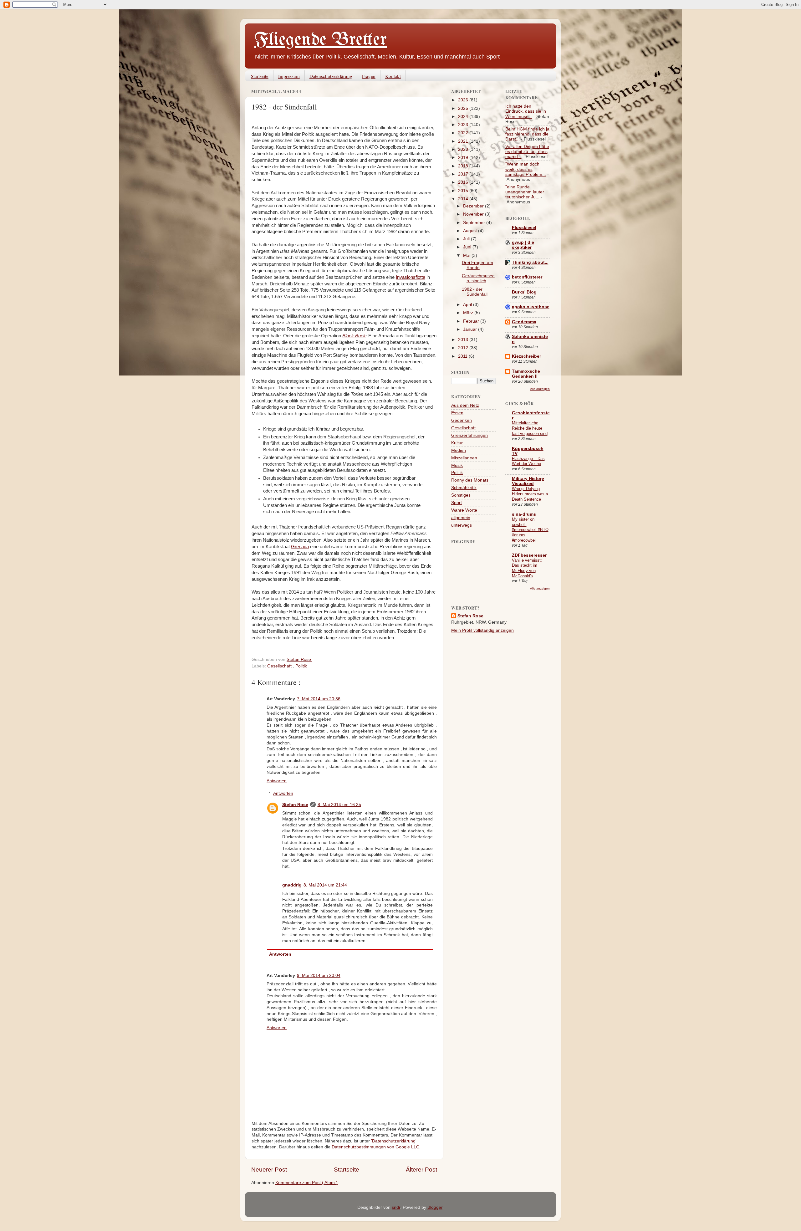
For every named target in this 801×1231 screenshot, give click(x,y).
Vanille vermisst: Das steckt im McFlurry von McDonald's (527, 568)
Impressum (289, 76)
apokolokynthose (530, 306)
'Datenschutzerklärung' (393, 1141)
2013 (463, 339)
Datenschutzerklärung (330, 76)
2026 (463, 100)
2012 (463, 347)
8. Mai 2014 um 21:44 (325, 885)
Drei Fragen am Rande (477, 265)
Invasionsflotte (410, 277)
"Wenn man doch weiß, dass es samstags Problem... (525, 169)
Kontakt (393, 76)
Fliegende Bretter (320, 40)
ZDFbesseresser (529, 555)
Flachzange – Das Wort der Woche (528, 461)
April (468, 304)
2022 (463, 132)
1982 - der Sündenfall (474, 292)
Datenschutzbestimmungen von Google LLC (375, 1147)
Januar (470, 329)
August (470, 230)
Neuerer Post (269, 1169)
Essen (457, 413)
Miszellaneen (464, 458)
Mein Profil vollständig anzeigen (482, 630)
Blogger (434, 1207)
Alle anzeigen (540, 389)
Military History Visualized (528, 481)
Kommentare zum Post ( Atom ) (306, 1182)
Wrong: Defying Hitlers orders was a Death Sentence (530, 493)
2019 (463, 157)
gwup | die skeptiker (523, 245)
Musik (457, 465)
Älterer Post (421, 1169)
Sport (456, 502)
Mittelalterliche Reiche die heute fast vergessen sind (530, 428)
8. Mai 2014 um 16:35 (339, 804)
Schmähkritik (464, 487)
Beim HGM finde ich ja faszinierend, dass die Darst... (527, 134)
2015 (463, 190)
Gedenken (461, 420)
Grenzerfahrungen (469, 435)
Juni (467, 247)
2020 (463, 149)
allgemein (460, 517)
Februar (471, 321)
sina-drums (524, 514)
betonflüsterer (527, 277)
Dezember (474, 206)
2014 (463, 199)
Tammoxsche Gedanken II (526, 374)
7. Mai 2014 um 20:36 (318, 699)
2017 (463, 174)
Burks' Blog (524, 292)
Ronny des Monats (469, 480)
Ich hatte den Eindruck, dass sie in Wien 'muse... (525, 111)
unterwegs (461, 525)
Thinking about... (530, 262)
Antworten (277, 781)
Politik (301, 666)
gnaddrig (292, 885)
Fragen (368, 76)
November (474, 214)
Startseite (259, 76)
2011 (463, 356)
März (468, 312)
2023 (463, 124)
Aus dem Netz (465, 405)
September (474, 222)
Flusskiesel (524, 227)
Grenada (300, 546)
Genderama (524, 321)
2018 (463, 166)
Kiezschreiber (526, 356)
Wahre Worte (464, 510)
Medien (458, 450)
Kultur (457, 443)
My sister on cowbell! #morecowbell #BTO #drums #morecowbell (530, 530)
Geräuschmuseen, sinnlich (478, 278)
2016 (463, 182)
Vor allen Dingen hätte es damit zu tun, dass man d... (527, 151)
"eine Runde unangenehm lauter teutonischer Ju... (524, 192)
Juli (467, 239)
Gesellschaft (280, 666)
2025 (463, 108)
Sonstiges (461, 495)
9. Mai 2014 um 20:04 (318, 975)
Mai (467, 255)
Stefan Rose (295, 804)
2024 (463, 116)
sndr (396, 1207)
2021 (463, 141)
